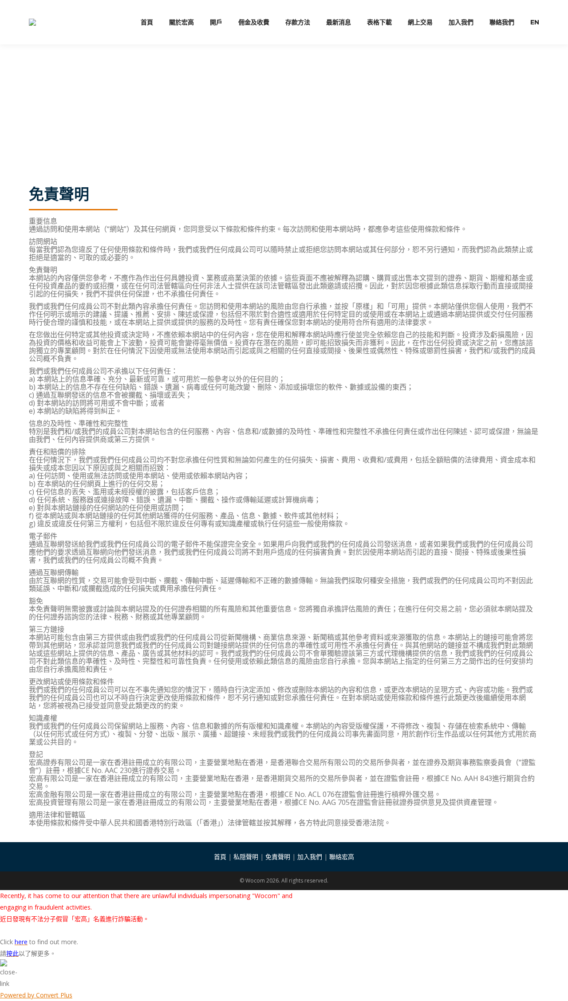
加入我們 (309, 856)
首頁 (220, 856)
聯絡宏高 (341, 856)
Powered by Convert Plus (36, 995)
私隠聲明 (245, 856)
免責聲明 (277, 856)
